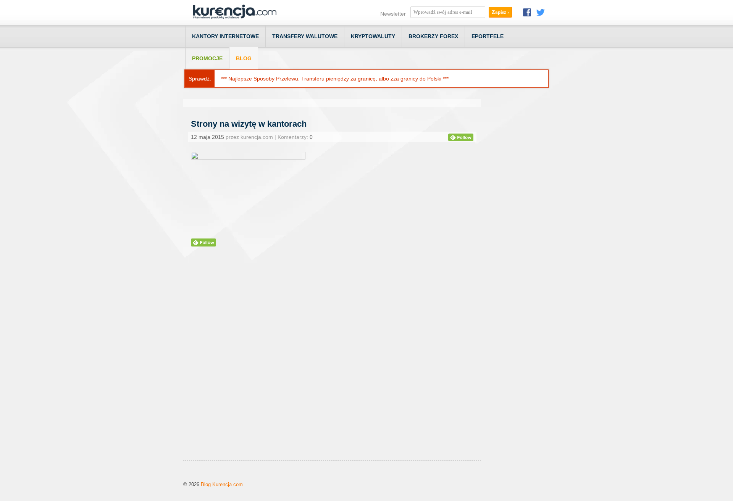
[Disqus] (332, 362)
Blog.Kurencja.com (222, 484)
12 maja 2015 (207, 137)
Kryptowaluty (373, 36)
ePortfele (487, 36)
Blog (244, 58)
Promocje (207, 58)
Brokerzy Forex (433, 36)
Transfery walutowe (304, 36)
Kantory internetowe (225, 36)
